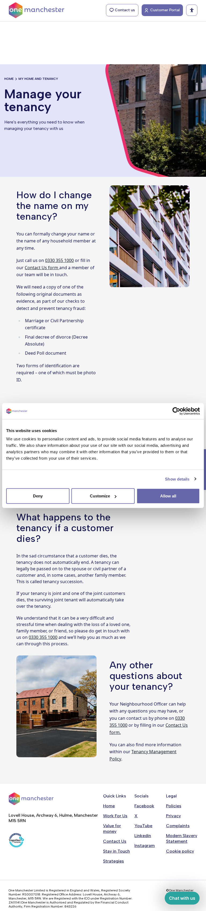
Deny (38, 496)
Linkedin (142, 835)
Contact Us (114, 841)
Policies (173, 805)
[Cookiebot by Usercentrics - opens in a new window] (176, 411)
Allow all (168, 496)
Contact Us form (42, 268)
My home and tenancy (38, 79)
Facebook (144, 805)
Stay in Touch (116, 851)
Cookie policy (180, 851)
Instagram (144, 845)
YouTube (143, 825)
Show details (177, 479)
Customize (100, 496)
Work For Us (115, 815)
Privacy (173, 815)
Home (9, 79)
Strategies (113, 861)
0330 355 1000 (59, 260)
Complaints (178, 825)
